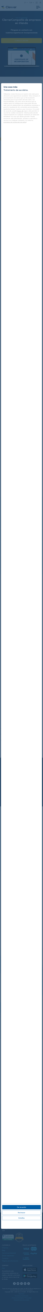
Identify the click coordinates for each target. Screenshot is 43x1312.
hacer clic (20, 111)
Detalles (21, 1218)
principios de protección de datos (15, 122)
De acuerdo (21, 1207)
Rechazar (21, 1212)
